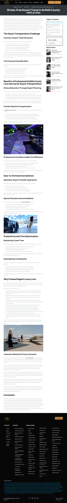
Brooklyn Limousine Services (52, 484)
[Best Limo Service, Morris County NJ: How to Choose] (48, 59)
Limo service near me (8, 483)
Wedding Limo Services (14, 491)
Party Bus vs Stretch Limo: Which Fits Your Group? (56, 66)
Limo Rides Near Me (52, 483)
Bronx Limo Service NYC (41, 484)
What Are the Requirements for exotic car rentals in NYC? (56, 51)
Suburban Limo (7, 490)
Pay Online (51, 2)
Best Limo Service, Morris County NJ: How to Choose (56, 59)
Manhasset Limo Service (37, 493)
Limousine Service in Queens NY (14, 484)
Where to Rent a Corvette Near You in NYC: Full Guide (56, 88)
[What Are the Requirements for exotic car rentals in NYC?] (48, 52)
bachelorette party (30, 358)
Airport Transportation (47, 488)
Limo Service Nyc (16, 483)
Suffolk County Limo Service (10, 110)
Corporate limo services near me (19, 488)
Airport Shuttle (52, 485)
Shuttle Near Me (56, 488)
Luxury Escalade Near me (52, 490)
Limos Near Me (58, 485)
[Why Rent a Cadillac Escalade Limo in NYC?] (48, 82)
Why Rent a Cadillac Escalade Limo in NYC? (56, 80)
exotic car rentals (59, 54)
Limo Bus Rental (32, 483)
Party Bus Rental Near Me (26, 487)
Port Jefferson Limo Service (48, 493)
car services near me (25, 483)
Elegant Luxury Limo (18, 7)
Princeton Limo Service (53, 491)
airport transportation (25, 202)
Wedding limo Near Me (24, 491)
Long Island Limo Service (32, 485)
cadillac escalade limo (54, 83)
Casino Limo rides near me (36, 487)
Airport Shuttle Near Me (42, 490)
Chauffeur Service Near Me (43, 485)
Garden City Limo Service (34, 491)
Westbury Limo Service (27, 493)
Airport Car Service (33, 490)
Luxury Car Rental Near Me (23, 490)
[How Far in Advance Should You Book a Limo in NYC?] (48, 74)
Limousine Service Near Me (41, 483)
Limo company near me (25, 484)
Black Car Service (14, 490)
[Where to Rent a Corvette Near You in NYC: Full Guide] (48, 89)
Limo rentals (33, 484)
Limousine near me (16, 487)
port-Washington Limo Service (16, 493)
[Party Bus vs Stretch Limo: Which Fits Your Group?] (48, 67)
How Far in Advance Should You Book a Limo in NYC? (56, 73)
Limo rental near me (8, 487)
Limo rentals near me (8, 488)
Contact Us (57, 2)
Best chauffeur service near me (20, 485)
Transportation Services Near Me (49, 487)
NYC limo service (59, 76)
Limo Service (26, 7)
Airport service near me (31, 488)
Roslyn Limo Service (44, 491)
